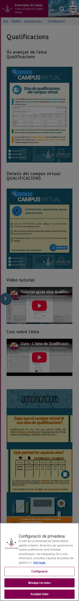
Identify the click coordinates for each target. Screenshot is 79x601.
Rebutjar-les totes (39, 583)
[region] (39, 562)
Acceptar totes (40, 594)
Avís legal (39, 562)
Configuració (39, 571)
